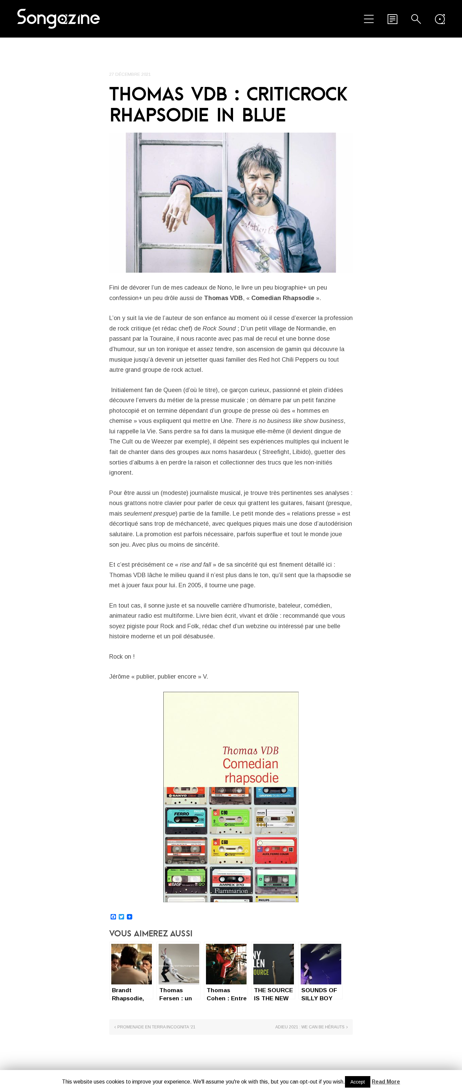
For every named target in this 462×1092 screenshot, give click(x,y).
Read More (386, 1082)
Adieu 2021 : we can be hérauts (310, 1027)
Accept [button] (357, 1082)
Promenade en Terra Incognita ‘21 (156, 1027)
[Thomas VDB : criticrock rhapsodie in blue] (231, 203)
